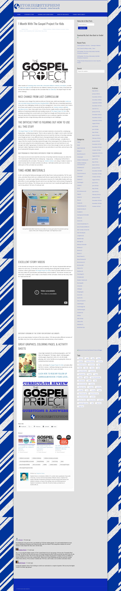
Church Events (80, 173)
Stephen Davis (24, 29)
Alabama (80, 358)
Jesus (62, 461)
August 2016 (95, 123)
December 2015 (96, 144)
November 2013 (96, 203)
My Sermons (80, 262)
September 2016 (96, 120)
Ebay (78, 200)
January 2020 (95, 94)
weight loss (81, 406)
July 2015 (94, 159)
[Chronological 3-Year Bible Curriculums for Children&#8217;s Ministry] (26, 440)
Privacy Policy (20, 582)
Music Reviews (80, 259)
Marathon (79, 238)
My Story (79, 265)
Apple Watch (80, 148)
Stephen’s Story (29, 14)
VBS (78, 315)
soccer (99, 390)
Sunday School (92, 400)
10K (78, 142)
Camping (79, 157)
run (87, 390)
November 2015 (96, 147)
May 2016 (94, 132)
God (48, 461)
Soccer (79, 295)
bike (93, 358)
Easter (78, 197)
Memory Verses (81, 244)
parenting (98, 387)
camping (80, 361)
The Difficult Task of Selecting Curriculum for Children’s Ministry (62, 447)
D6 (78, 188)
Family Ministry (40, 461)
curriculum (91, 364)
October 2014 (95, 176)
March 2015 (95, 165)
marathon (92, 384)
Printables (79, 277)
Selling (78, 289)
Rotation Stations (81, 280)
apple (87, 358)
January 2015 (95, 168)
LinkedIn (102, 6)
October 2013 (95, 206)
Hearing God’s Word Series (45, 14)
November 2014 (96, 173)
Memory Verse (82, 387)
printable (81, 390)
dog (98, 364)
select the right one (25, 87)
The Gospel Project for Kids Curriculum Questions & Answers (45, 447)
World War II (80, 327)
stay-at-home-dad (82, 393)
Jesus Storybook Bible (25, 464)
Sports (78, 297)
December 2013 (96, 200)
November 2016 (96, 117)
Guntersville (92, 371)
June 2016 (94, 129)
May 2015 (94, 162)
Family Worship (81, 209)
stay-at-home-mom (94, 393)
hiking (96, 374)
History (79, 218)
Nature (79, 268)
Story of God (44, 31)
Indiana (80, 377)
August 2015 (95, 156)
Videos (79, 321)
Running (79, 283)
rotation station (53, 464)
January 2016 (95, 141)
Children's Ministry (47, 29)
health (89, 374)
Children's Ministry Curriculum (58, 29)
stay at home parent (83, 396)
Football (79, 212)
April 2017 (94, 108)
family (80, 368)
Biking (78, 151)
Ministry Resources (63, 14)
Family (78, 203)
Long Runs (79, 235)
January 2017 (95, 111)
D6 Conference (81, 191)
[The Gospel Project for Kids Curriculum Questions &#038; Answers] (45, 440)
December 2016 (96, 114)
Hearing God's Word (82, 215)
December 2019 (96, 97)
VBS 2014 (79, 318)
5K (77, 145)
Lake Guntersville (82, 384)
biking (98, 358)
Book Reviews (80, 154)
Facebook (88, 6)
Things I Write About (79, 14)
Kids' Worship (80, 232)
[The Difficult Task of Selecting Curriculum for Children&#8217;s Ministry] (63, 440)
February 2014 (95, 194)
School (79, 286)
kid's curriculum (36, 464)
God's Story (55, 461)
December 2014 (96, 171)
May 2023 (94, 91)
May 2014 (94, 188)
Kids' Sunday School (36, 31)
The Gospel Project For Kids (26, 467)
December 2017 (96, 105)
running (93, 390)
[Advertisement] (45, 46)
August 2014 (95, 179)
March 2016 (95, 135)
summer (93, 396)
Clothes (79, 179)
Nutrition (79, 271)
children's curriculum (24, 458)
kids (95, 380)
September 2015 (96, 153)
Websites (79, 324)
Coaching (79, 182)
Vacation (79, 312)
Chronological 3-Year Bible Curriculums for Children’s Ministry (26, 447)
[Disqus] (45, 515)
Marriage (79, 241)
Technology (80, 306)
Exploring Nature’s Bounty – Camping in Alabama (89, 45)
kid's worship (81, 380)
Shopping (79, 292)
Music (78, 253)
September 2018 (96, 102)
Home (18, 14)
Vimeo (98, 6)
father (86, 368)
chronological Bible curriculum (27, 461)
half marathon (82, 374)
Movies (79, 250)
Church (79, 170)
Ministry (79, 247)
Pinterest (95, 6)
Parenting (79, 274)
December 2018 (96, 100)
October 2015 (95, 150)
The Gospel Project (64, 464)
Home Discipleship (28, 31)
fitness (92, 368)
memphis (91, 387)
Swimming (79, 303)
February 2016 (95, 138)
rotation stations (59, 107)
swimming (100, 400)
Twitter (92, 6)
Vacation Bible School (83, 403)
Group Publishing (82, 371)
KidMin (45, 464)
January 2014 (95, 197)
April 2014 (94, 191)
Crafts (78, 185)
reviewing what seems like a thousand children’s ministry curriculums (47, 85)
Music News (80, 256)
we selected (52, 89)
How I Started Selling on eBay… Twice (86, 48)
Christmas (79, 167)
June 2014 (94, 185)
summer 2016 (82, 400)
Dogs (78, 194)
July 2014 (94, 182)
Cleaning (79, 176)
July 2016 (94, 126)
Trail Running (80, 309)
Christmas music (82, 364)
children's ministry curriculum (51, 458)
